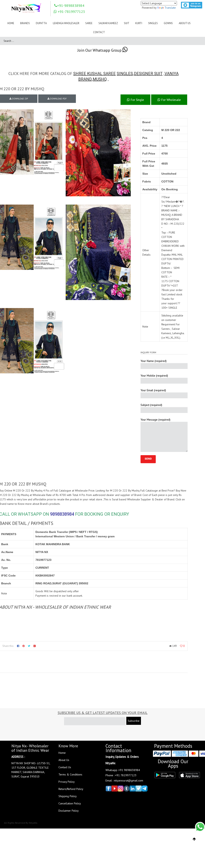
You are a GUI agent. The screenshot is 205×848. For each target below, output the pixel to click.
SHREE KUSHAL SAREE (94, 73)
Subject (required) (151, 405)
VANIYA (172, 73)
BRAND (85, 79)
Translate (170, 7)
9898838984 (62, 514)
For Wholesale (170, 100)
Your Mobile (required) (154, 375)
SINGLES (125, 73)
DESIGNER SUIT (148, 73)
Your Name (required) (154, 361)
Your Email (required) (153, 390)
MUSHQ (100, 79)
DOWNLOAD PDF (58, 98)
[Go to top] (194, 839)
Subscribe (134, 721)
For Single (137, 100)
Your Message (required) (155, 419)
